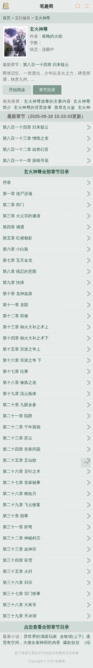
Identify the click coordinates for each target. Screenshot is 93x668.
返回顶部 (85, 463)
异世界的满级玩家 (40, 636)
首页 (6, 18)
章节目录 (47, 90)
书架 (5, 6)
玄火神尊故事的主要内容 (47, 101)
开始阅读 (17, 90)
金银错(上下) (72, 636)
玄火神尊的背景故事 (32, 107)
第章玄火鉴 (64, 107)
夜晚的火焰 (52, 36)
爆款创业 (71, 642)
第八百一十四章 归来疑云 (46, 64)
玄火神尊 (42, 18)
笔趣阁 (46, 6)
